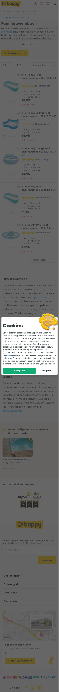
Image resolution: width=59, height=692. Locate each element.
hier (9, 355)
